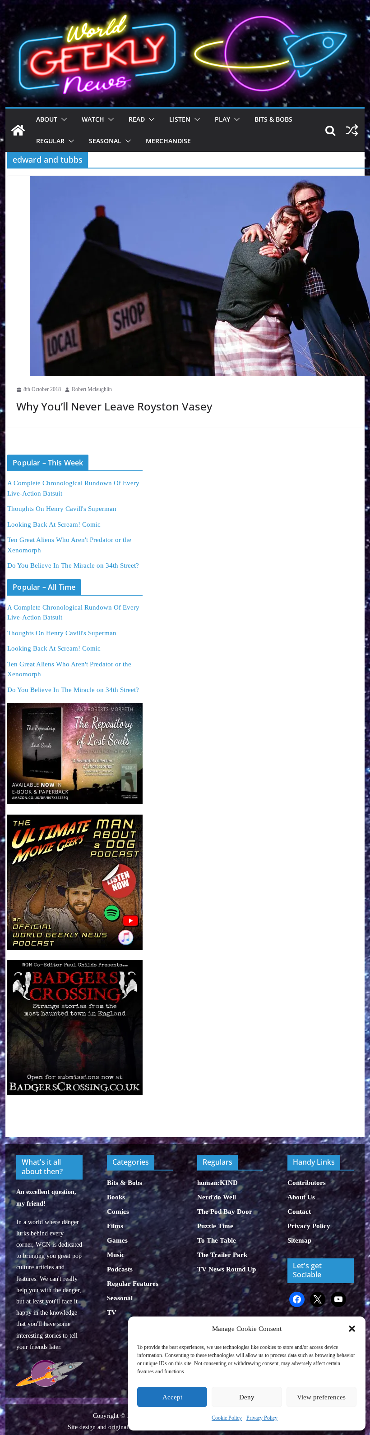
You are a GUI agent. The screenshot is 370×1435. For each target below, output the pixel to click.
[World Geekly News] (184, 9)
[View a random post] (352, 130)
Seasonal (105, 141)
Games (117, 1240)
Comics (118, 1211)
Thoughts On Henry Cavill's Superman (61, 508)
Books (116, 1197)
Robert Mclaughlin (92, 389)
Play (222, 119)
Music (116, 1254)
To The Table (216, 1240)
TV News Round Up (226, 1269)
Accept (172, 1397)
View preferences (321, 1397)
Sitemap (299, 1240)
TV (111, 1312)
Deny (246, 1397)
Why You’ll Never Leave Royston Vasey (114, 406)
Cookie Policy (227, 1418)
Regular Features (132, 1283)
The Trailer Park (222, 1254)
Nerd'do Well (216, 1197)
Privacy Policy (262, 1418)
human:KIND (217, 1182)
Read (137, 119)
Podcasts (120, 1269)
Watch (93, 119)
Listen (179, 119)
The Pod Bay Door (224, 1211)
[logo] (49, 1364)
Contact (299, 1211)
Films (115, 1226)
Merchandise (168, 141)
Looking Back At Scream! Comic (54, 524)
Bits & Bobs (273, 119)
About (46, 119)
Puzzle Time (215, 1226)
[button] (351, 1328)
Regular (50, 141)
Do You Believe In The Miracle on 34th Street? (73, 565)
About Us (301, 1197)
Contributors (306, 1182)
